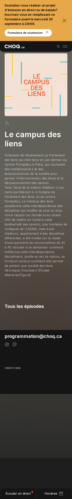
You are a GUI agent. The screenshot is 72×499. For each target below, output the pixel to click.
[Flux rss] (7, 123)
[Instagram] (7, 344)
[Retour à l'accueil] (14, 46)
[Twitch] (14, 344)
